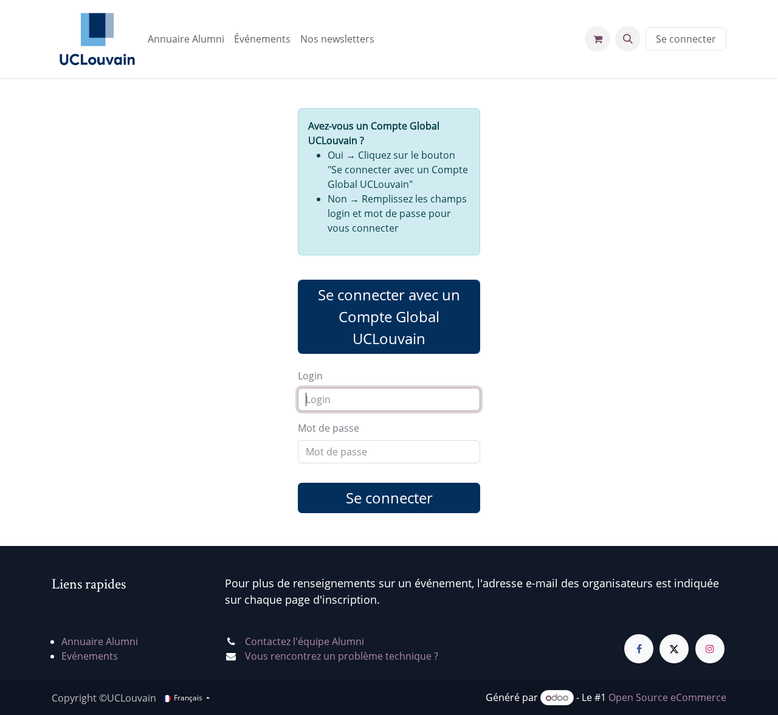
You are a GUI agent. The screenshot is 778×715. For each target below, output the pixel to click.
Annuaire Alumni (99, 641)
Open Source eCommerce (667, 697)
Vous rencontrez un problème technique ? (341, 656)
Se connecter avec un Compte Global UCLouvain (389, 316)
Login (310, 375)
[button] (628, 39)
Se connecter (686, 39)
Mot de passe (328, 428)
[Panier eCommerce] (597, 39)
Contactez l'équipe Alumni (304, 641)
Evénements (89, 656)
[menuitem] (186, 39)
